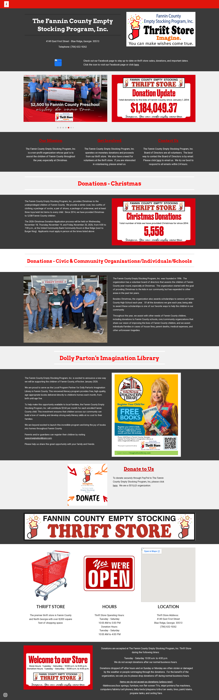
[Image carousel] (65, 101)
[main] (73, 25)
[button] (5, 695)
